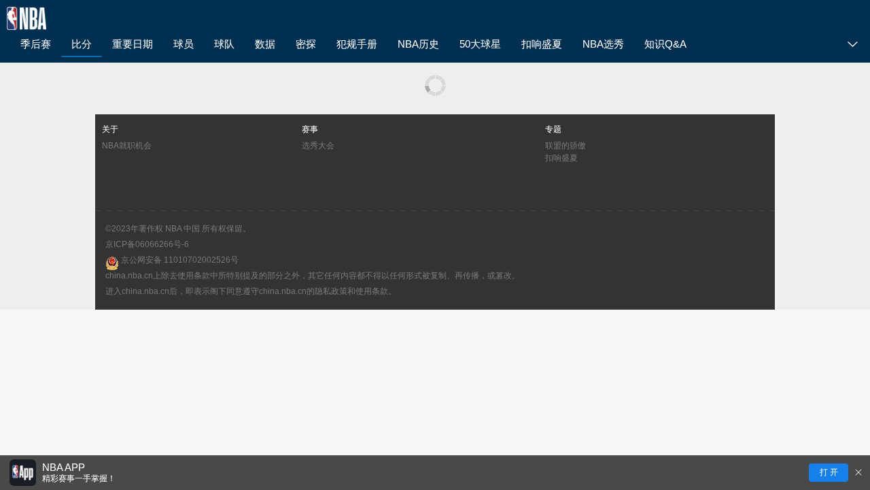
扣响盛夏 (541, 44)
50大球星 (480, 44)
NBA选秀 (603, 44)
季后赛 (35, 44)
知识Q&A (665, 44)
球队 (224, 44)
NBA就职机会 (127, 146)
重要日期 (132, 44)
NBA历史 (418, 44)
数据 (265, 44)
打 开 (829, 472)
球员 (183, 44)
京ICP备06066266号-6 (147, 244)
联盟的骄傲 (565, 146)
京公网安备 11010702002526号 (179, 260)
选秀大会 (318, 146)
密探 (306, 44)
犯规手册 (356, 44)
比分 (81, 44)
